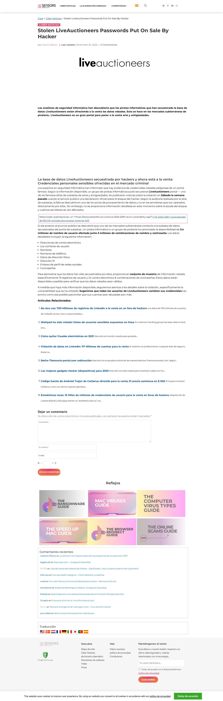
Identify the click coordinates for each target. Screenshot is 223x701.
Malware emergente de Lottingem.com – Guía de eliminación (80, 607)
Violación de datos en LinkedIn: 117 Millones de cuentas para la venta (85, 346)
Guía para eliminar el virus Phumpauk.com (72, 600)
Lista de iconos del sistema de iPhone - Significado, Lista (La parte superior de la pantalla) (94, 568)
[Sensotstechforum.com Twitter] (163, 6)
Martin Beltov (49, 44)
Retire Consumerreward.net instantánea (74, 613)
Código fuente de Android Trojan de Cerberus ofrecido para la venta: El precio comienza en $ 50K (103, 381)
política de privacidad (160, 696)
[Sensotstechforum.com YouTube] (172, 6)
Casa (40, 18)
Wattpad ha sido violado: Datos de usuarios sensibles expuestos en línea (87, 322)
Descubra (86, 643)
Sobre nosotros (117, 649)
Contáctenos (116, 656)
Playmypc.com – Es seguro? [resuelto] (72, 562)
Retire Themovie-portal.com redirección (66, 360)
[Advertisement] (113, 148)
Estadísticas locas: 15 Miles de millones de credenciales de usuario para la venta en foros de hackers (105, 395)
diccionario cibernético (92, 656)
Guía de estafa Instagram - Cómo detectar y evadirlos (78, 575)
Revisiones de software (92, 660)
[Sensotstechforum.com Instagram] (177, 6)
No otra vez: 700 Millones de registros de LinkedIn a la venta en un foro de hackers (94, 308)
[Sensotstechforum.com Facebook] (168, 6)
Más (112, 643)
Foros (84, 667)
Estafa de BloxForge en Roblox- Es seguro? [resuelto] (80, 587)
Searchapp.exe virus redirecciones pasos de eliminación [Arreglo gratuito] (87, 594)
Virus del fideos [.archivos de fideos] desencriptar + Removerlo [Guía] (82, 581)
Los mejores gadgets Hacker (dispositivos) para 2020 (75, 370)
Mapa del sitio (88, 649)
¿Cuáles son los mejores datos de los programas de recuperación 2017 (93, 556)
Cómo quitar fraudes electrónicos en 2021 (67, 336)
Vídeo (84, 663)
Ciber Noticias (68, 6)
